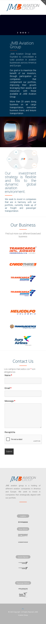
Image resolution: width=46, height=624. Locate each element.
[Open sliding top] (43, 3)
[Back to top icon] (23, 608)
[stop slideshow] (28, 32)
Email (8, 388)
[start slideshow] (17, 32)
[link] (23, 250)
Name (8, 375)
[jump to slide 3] (25, 32)
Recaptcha (10, 432)
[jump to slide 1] (20, 32)
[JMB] (23, 7)
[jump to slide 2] (23, 32)
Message (10, 401)
